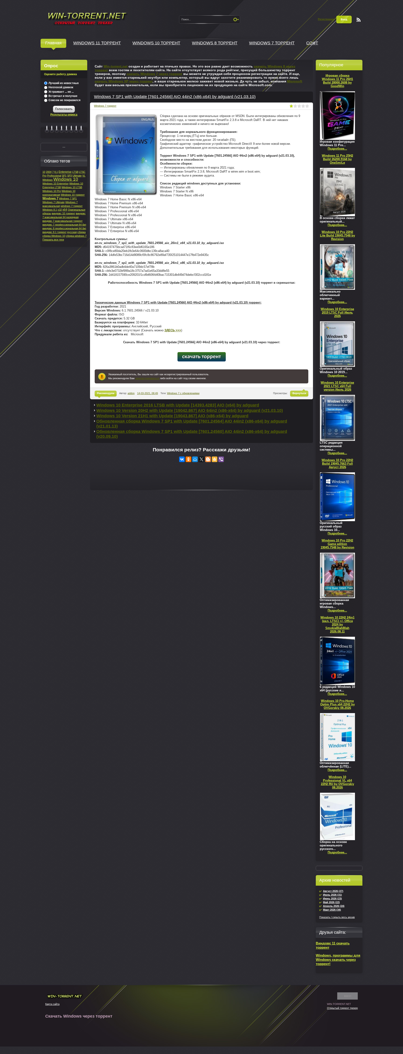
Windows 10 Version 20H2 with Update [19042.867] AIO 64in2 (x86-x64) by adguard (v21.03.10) (189, 410)
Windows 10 (65, 179)
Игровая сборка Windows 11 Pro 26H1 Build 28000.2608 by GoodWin (337, 81)
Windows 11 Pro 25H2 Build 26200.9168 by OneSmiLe (337, 159)
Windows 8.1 (49, 209)
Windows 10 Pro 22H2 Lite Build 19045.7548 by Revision (337, 235)
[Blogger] (208, 459)
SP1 (64, 175)
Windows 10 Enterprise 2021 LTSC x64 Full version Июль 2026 (337, 386)
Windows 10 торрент (73, 194)
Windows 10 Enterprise (55, 183)
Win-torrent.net (116, 66)
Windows (47, 179)
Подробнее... (337, 148)
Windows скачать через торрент (87, 18)
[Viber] (221, 459)
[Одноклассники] (188, 459)
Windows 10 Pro (51, 191)
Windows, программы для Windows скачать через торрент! (338, 959)
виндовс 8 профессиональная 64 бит (64, 228)
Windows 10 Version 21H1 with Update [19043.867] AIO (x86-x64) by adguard (172, 416)
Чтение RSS (358, 20)
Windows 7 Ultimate (53, 202)
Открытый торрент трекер (342, 1008)
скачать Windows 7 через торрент (154, 74)
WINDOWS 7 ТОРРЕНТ (272, 43)
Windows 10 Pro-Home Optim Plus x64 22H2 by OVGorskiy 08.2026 (337, 704)
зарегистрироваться (147, 378)
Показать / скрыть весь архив (337, 917)
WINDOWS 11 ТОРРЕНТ (97, 43)
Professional (54, 175)
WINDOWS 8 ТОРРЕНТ (214, 43)
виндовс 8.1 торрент (54, 232)
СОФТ (312, 43)
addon (131, 393)
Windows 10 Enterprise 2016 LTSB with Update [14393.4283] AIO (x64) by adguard (177, 405)
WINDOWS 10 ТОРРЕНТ (156, 43)
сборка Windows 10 (53, 235)
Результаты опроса (63, 114)
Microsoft (294, 81)
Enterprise (65, 171)
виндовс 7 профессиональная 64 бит (64, 224)
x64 (65, 209)
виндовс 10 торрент (63, 213)
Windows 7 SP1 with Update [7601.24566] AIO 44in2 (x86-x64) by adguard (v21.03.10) (175, 96)
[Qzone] (214, 459)
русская (72, 232)
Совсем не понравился (64, 100)
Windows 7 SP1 (68, 198)
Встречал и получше (62, 96)
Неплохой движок (60, 87)
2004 (49, 171)
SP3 (69, 175)
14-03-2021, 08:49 (147, 393)
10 (43, 171)
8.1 (56, 171)
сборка (81, 232)
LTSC (82, 171)
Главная (53, 43)
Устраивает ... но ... (61, 91)
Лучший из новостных (63, 83)
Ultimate (77, 175)
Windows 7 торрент (105, 105)
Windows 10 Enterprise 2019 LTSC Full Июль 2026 (337, 312)
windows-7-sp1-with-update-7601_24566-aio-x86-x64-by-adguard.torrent (201, 356)
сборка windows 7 (76, 235)
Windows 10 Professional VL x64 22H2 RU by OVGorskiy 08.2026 (337, 782)
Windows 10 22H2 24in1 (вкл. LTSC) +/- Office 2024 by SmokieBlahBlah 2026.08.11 (337, 624)
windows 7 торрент (72, 206)
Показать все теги (53, 239)
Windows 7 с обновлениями (183, 393)
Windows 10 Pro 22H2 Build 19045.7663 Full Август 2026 (337, 463)
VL (83, 175)
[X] (201, 459)
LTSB (75, 171)
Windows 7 (50, 198)
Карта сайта (52, 1004)
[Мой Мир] (195, 459)
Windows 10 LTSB (72, 187)
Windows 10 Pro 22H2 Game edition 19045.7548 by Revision (337, 544)
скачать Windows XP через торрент (124, 81)
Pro (44, 175)
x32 (60, 209)
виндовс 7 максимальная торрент (62, 220)
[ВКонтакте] (182, 459)
